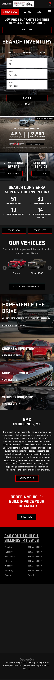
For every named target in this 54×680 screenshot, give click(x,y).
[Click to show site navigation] (49, 12)
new (16, 457)
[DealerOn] (27, 659)
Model (11, 82)
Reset (27, 104)
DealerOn (24, 662)
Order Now (26, 517)
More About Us (27, 478)
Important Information (45, 118)
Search (27, 98)
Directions (26, 12)
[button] (10, 12)
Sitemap (32, 662)
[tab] (11, 52)
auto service (38, 457)
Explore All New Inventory (27, 286)
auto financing (10, 460)
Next (49, 267)
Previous (4, 267)
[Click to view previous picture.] (4, 134)
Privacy (39, 662)
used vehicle (26, 457)
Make (11, 71)
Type (10, 61)
